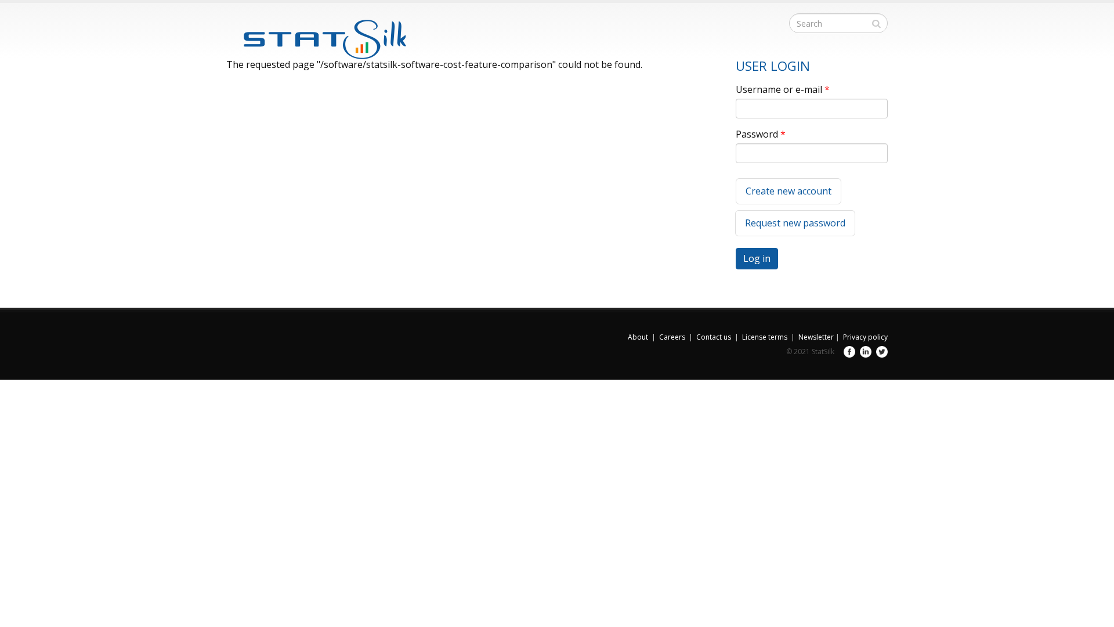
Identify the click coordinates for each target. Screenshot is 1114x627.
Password (761, 134)
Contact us (713, 337)
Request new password (795, 223)
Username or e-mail (783, 89)
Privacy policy (865, 337)
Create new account (788, 191)
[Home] (316, 33)
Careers (672, 337)
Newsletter (816, 337)
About (638, 337)
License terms (764, 337)
